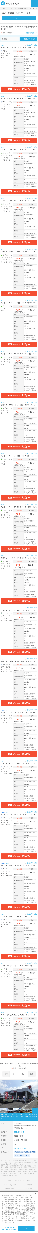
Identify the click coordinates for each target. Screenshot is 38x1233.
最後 (31, 1074)
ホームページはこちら (22, 1148)
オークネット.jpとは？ (10, 1185)
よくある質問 (28, 1185)
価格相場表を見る (31, 33)
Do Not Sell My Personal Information (9, 1228)
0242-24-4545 (19, 1132)
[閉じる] (35, 1193)
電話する (19, 89)
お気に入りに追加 (32, 45)
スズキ (3, 45)
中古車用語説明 (9, 1188)
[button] (2, 1094)
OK (26, 1228)
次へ (23, 1074)
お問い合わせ (28, 1188)
